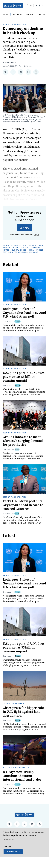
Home (5, 14)
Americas (33, 252)
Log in (36, 234)
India (31, 250)
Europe (24, 248)
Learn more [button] (8, 839)
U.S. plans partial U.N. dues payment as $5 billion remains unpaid (24, 377)
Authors (43, 14)
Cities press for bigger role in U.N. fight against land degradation (23, 712)
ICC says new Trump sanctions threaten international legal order (22, 776)
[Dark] (28, 5)
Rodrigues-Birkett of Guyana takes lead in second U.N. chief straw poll (24, 313)
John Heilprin (9, 63)
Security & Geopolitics (14, 24)
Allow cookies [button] (13, 852)
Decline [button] (7, 846)
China (15, 248)
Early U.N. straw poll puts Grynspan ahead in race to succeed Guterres (23, 505)
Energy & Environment (14, 704)
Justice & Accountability (16, 768)
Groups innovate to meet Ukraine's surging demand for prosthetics (23, 441)
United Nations (18, 252)
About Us (17, 14)
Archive (30, 14)
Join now (24, 227)
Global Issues (19, 250)
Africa (32, 246)
